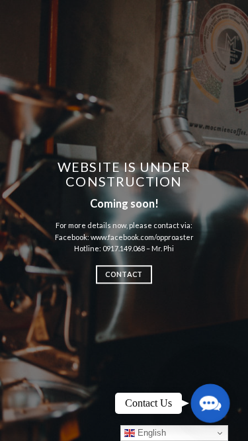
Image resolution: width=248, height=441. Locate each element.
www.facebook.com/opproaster (142, 237)
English (150, 433)
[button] (210, 403)
